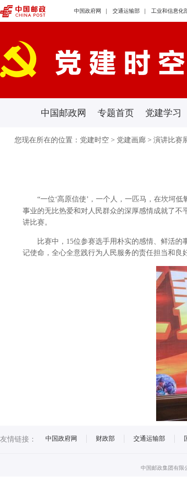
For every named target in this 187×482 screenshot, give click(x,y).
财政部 (105, 438)
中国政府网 (87, 11)
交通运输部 (126, 11)
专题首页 (116, 113)
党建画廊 (131, 140)
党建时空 (94, 140)
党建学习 (163, 113)
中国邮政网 (63, 113)
